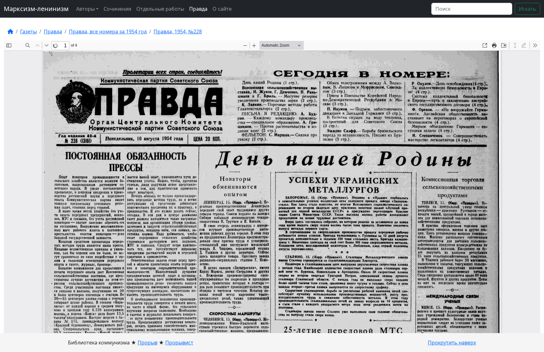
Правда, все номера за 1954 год (108, 31)
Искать (527, 8)
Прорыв (147, 342)
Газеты (28, 31)
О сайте (222, 8)
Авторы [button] (85, 8)
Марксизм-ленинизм (36, 8)
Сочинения (117, 8)
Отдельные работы (160, 8)
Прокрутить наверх (452, 342)
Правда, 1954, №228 (178, 31)
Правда (198, 8)
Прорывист (179, 342)
